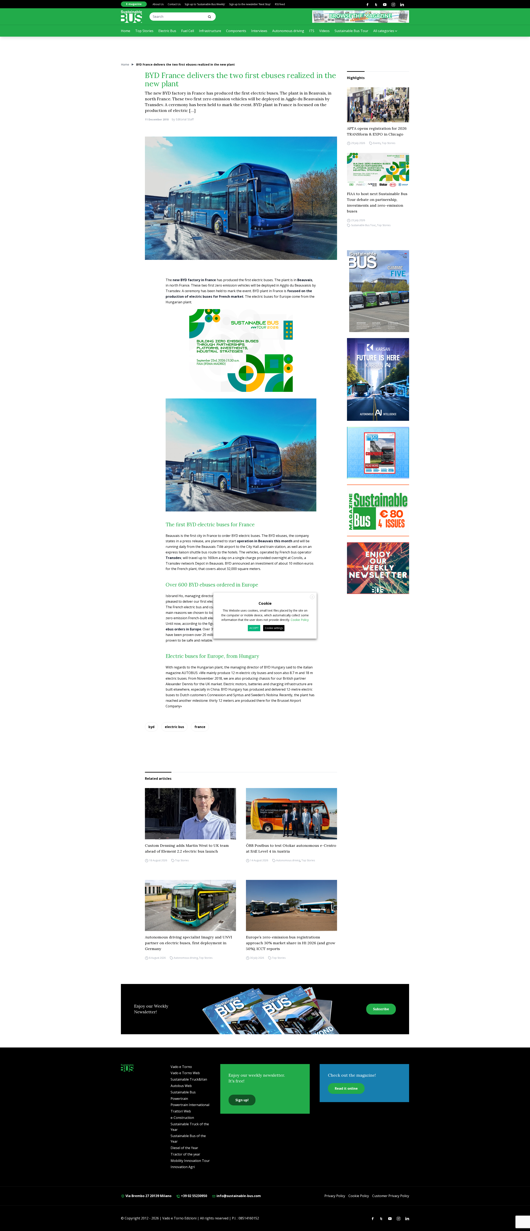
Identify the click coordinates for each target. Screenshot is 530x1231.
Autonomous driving (288, 31)
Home (125, 31)
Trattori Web (181, 1111)
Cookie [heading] (265, 603)
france (199, 727)
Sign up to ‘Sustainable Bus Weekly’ (205, 4)
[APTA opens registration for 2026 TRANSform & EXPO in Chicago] (378, 104)
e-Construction (182, 1117)
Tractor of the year (185, 1154)
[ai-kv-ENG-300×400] (378, 379)
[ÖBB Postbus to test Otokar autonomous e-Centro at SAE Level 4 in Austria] (291, 813)
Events (377, 143)
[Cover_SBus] (378, 291)
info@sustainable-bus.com (238, 1196)
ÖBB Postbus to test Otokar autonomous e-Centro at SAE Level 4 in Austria (291, 848)
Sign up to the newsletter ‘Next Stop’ (250, 4)
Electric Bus (167, 31)
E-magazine (134, 4)
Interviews (259, 31)
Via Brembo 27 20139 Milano (148, 1196)
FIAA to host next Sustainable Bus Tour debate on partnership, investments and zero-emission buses (377, 202)
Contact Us (174, 4)
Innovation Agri (183, 1167)
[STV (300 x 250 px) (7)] (378, 453)
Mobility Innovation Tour (190, 1160)
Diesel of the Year (184, 1148)
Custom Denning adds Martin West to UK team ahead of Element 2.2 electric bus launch (187, 848)
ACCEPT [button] (254, 628)
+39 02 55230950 (193, 1196)
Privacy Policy (334, 1196)
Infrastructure (210, 31)
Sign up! (242, 1100)
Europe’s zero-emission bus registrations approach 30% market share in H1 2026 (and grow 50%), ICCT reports (290, 943)
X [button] (312, 597)
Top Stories (144, 31)
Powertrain (179, 1098)
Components (236, 31)
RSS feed (280, 4)
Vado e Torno (181, 1066)
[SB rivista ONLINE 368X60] (360, 16)
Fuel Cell (187, 31)
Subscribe (381, 1009)
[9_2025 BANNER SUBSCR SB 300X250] (378, 510)
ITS (311, 31)
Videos (324, 31)
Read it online (346, 1088)
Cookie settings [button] (274, 628)
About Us (158, 4)
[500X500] (241, 358)
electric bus (174, 727)
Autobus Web (181, 1085)
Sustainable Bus (183, 1092)
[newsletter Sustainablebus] (378, 568)
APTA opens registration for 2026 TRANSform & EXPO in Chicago (377, 131)
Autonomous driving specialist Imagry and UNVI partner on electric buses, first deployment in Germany (188, 943)
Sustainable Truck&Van (189, 1079)
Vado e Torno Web (185, 1073)
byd (151, 727)
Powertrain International (190, 1105)
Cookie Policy (358, 1196)
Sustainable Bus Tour (351, 31)
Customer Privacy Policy (390, 1196)
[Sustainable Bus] (131, 16)
